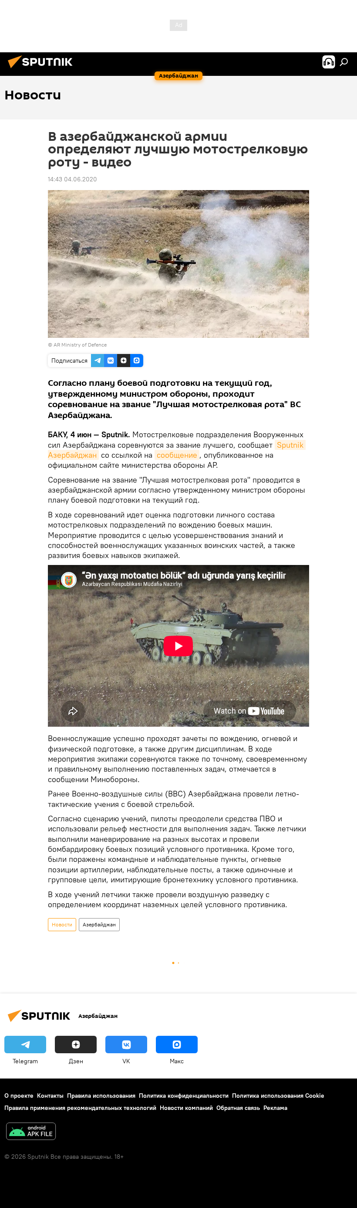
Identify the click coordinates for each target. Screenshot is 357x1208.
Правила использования (101, 1095)
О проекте (19, 1095)
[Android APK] (31, 1132)
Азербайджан (99, 924)
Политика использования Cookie (278, 1095)
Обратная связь (238, 1108)
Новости (62, 924)
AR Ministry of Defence (80, 344)
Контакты (50, 1095)
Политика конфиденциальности (184, 1095)
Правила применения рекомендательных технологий (80, 1108)
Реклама (275, 1108)
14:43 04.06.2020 (72, 179)
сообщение (177, 455)
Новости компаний (186, 1108)
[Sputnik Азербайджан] (42, 69)
